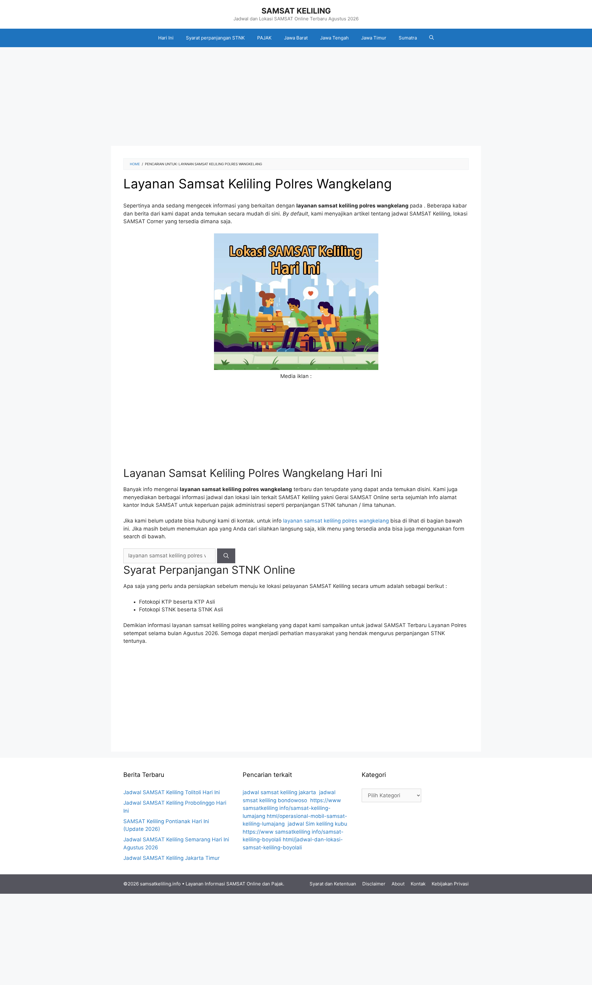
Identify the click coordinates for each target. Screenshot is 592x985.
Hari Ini (166, 38)
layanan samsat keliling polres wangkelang (336, 521)
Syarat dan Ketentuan (333, 884)
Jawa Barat (296, 38)
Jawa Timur (373, 38)
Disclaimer (373, 884)
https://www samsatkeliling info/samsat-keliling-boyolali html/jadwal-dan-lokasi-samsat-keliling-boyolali (293, 840)
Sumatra (408, 38)
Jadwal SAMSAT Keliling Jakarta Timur (171, 858)
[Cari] (226, 555)
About (398, 884)
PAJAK (264, 38)
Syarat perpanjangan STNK (215, 38)
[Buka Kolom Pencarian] (431, 38)
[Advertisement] (296, 96)
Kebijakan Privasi (450, 884)
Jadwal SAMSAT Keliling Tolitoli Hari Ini (171, 792)
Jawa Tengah (334, 38)
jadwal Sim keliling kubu (317, 824)
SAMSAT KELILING (296, 10)
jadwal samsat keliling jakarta (279, 792)
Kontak (418, 884)
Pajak (277, 884)
